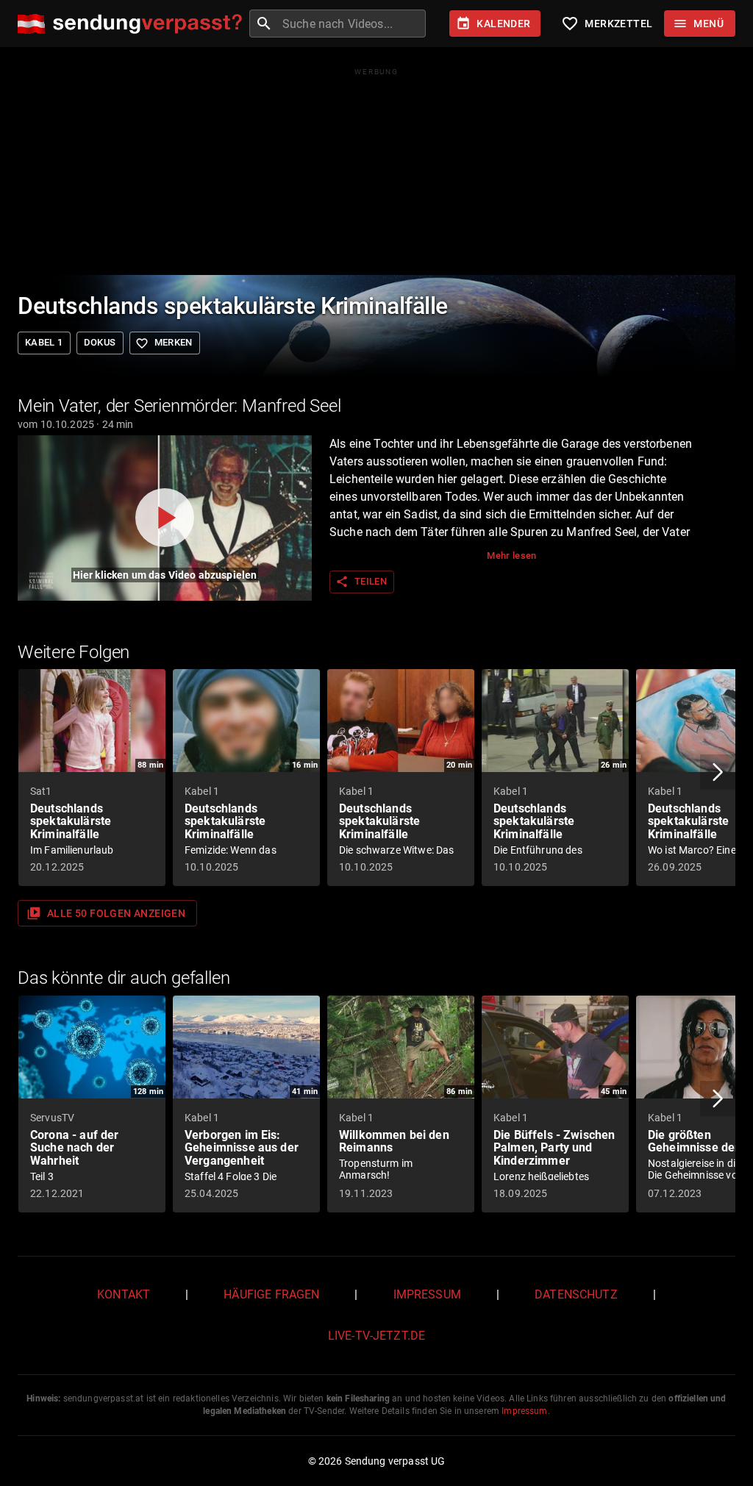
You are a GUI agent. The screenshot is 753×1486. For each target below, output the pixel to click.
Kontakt (123, 1294)
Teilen (361, 581)
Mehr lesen (512, 555)
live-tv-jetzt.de (376, 1336)
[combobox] (352, 23)
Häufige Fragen (271, 1294)
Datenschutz (576, 1294)
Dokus (100, 342)
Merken (164, 343)
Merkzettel (606, 23)
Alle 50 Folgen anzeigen (105, 913)
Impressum (427, 1294)
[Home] (133, 24)
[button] (717, 772)
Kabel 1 (44, 342)
